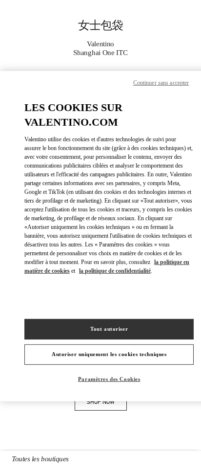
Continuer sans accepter (161, 82)
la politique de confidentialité (115, 270)
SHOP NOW (107, 403)
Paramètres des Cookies (109, 379)
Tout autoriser (109, 329)
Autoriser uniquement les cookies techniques (109, 354)
